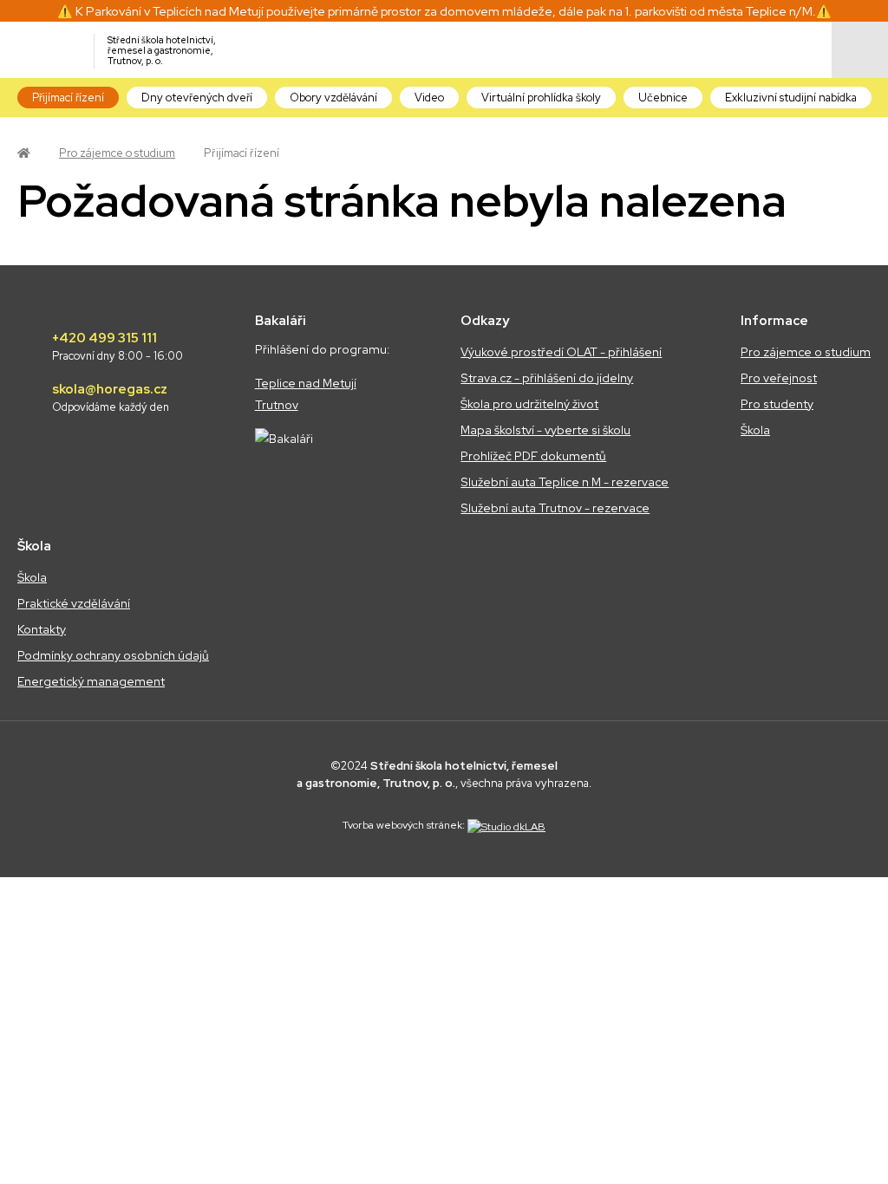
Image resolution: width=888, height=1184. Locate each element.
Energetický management (91, 681)
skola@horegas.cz (110, 397)
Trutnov (276, 405)
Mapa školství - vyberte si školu (545, 430)
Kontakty (41, 629)
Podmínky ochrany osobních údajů (113, 655)
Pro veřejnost (779, 378)
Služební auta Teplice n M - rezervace (564, 482)
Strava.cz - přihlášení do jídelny (546, 378)
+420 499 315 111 (117, 346)
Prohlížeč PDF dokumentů (533, 456)
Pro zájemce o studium (117, 153)
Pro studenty (777, 404)
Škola (755, 430)
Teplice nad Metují (305, 383)
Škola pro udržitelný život (529, 404)
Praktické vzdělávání (73, 603)
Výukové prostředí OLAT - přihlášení (561, 352)
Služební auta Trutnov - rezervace (555, 508)
